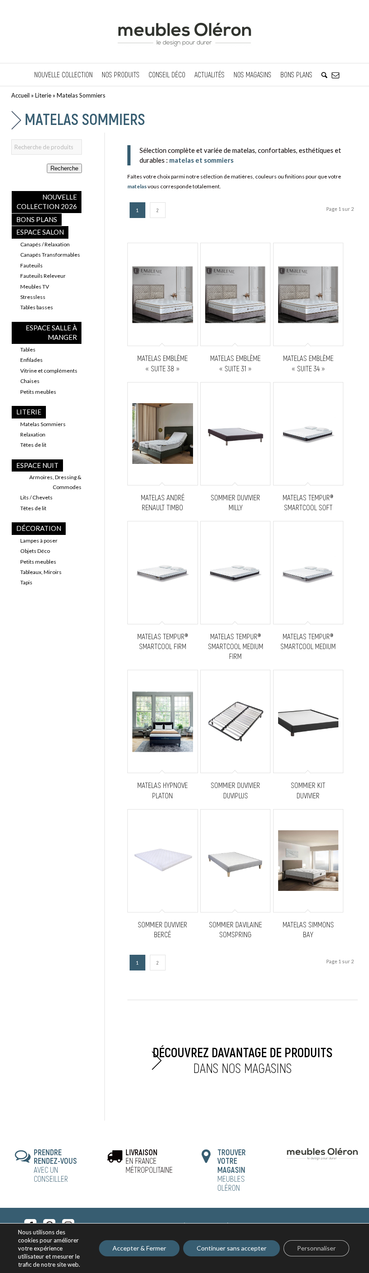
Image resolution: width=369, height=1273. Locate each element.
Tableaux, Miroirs (41, 572)
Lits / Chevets (36, 497)
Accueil (20, 95)
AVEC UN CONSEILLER (55, 1165)
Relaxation (32, 434)
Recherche (64, 168)
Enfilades (31, 359)
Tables (28, 349)
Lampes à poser (39, 540)
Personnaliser (316, 1248)
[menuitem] (63, 74)
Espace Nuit (37, 465)
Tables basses (36, 307)
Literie (43, 95)
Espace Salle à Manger (51, 332)
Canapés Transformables (50, 254)
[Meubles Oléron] (184, 31)
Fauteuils (31, 265)
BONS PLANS (36, 219)
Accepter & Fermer (139, 1248)
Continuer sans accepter (231, 1248)
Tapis (26, 582)
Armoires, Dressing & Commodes (55, 482)
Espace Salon (40, 232)
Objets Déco (35, 550)
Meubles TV (34, 286)
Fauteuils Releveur (43, 275)
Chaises (30, 381)
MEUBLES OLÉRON (231, 1170)
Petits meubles (38, 391)
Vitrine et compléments (48, 370)
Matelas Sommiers (43, 424)
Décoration (38, 528)
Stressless (32, 297)
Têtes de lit (33, 444)
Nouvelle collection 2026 (47, 201)
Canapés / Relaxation (45, 244)
